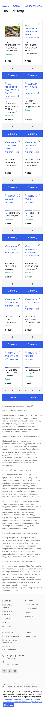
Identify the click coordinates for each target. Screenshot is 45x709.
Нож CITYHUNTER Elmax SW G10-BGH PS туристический (11, 106)
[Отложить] (19, 24)
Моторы (6, 626)
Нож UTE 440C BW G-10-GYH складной (11, 372)
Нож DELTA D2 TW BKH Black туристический (11, 162)
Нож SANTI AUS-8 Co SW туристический (12, 319)
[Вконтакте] (4, 671)
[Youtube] (15, 671)
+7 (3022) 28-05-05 (15, 655)
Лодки (5, 622)
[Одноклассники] (10, 671)
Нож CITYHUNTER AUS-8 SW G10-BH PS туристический (31, 47)
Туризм (6, 618)
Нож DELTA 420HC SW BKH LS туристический (32, 103)
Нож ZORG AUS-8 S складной (32, 371)
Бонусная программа (10, 636)
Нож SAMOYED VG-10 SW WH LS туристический (32, 266)
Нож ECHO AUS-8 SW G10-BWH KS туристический (32, 162)
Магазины (29, 616)
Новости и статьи (31, 636)
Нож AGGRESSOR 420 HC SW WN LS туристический (12, 46)
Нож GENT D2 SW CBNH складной (12, 214)
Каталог (6, 601)
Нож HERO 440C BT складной (32, 214)
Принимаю (8, 705)
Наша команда (31, 608)
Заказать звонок (14, 658)
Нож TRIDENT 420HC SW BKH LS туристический (32, 319)
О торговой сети (31, 604)
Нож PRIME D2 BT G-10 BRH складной (11, 266)
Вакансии (28, 612)
